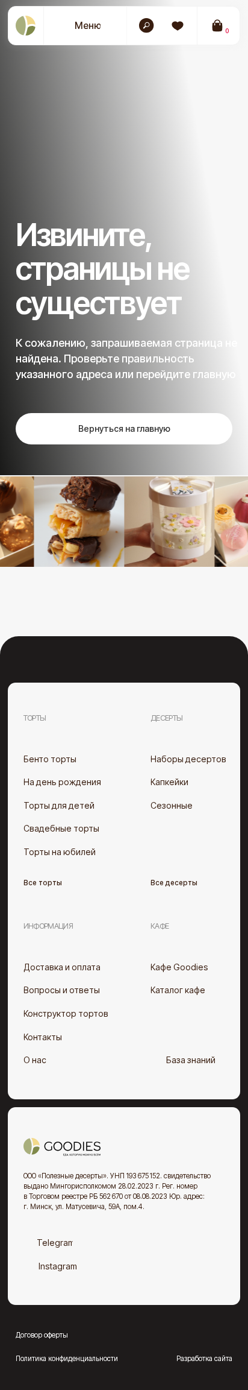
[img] (177, 26)
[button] (78, 26)
